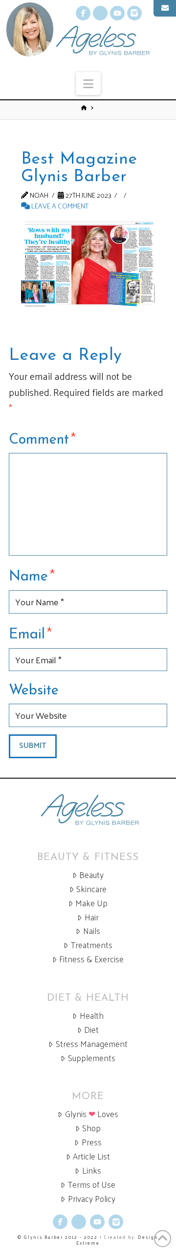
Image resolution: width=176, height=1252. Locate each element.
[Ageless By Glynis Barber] (87, 809)
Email (30, 633)
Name (32, 575)
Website (34, 691)
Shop (91, 1128)
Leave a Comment (59, 205)
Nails (91, 931)
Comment (42, 438)
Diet (91, 1030)
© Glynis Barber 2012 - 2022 (58, 1237)
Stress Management (92, 1044)
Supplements (91, 1058)
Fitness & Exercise (91, 959)
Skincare (91, 889)
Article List (91, 1156)
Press (92, 1142)
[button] (88, 83)
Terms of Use (91, 1184)
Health (92, 1016)
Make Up (91, 903)
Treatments (91, 945)
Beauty (91, 875)
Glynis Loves (91, 1114)
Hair (92, 917)
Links (91, 1170)
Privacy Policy (91, 1199)
